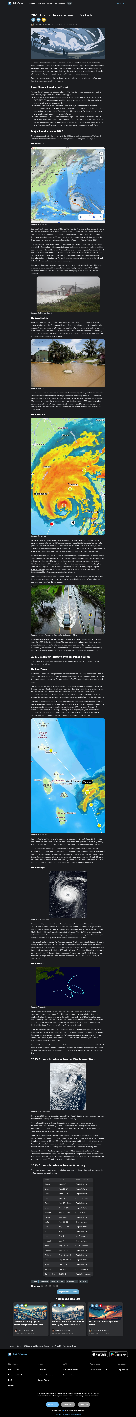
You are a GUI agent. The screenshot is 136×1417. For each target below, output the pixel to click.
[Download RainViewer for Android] (118, 1354)
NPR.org (75, 635)
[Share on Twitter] (46, 1286)
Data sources (68, 1375)
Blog (69, 3)
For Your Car (13, 1370)
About (11, 1385)
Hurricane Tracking (45, 1375)
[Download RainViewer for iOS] (99, 1354)
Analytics (68, 1410)
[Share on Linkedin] (50, 1286)
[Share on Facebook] (42, 1286)
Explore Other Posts (68, 1292)
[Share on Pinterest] (53, 1286)
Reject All (84, 1404)
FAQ (10, 1380)
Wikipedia (41, 1007)
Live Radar (42, 1370)
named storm (52, 1017)
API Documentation (71, 1370)
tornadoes (58, 582)
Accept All (52, 1404)
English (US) (123, 1370)
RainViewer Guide (15, 1375)
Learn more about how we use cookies (68, 1414)
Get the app (121, 3)
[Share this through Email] (57, 1286)
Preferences (79, 1410)
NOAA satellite (44, 919)
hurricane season (84, 92)
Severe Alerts (43, 1380)
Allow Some (68, 1404)
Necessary (58, 1410)
